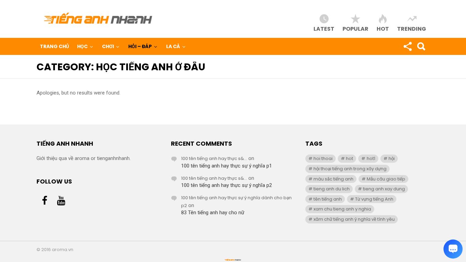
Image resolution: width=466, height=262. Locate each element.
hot (349, 158)
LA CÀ (173, 46)
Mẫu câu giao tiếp (386, 179)
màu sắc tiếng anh (333, 179)
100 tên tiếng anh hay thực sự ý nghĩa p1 (226, 166)
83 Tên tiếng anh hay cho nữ (212, 212)
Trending (411, 28)
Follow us (407, 46)
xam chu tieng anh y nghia (342, 209)
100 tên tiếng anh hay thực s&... (214, 158)
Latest (324, 28)
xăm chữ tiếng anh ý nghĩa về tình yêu (354, 219)
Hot (383, 28)
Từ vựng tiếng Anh (374, 199)
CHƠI (108, 46)
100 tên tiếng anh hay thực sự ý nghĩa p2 (226, 185)
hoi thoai (323, 158)
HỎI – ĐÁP (140, 46)
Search (421, 46)
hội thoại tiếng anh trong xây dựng (350, 168)
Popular (355, 28)
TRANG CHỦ (54, 46)
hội (392, 158)
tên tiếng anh (328, 199)
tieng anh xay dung (384, 189)
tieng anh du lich (332, 189)
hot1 (371, 158)
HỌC (82, 46)
